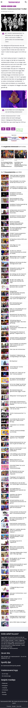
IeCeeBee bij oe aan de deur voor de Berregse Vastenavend (18, 483)
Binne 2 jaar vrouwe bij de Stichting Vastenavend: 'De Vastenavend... (17, 548)
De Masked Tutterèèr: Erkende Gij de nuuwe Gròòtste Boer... (18, 216)
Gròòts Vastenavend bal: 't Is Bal (13, 9)
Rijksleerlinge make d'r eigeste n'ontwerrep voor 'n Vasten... (18, 257)
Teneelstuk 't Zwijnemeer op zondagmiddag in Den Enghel (18, 355)
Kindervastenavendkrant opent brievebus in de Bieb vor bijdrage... (18, 565)
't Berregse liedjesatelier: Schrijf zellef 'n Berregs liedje (18, 553)
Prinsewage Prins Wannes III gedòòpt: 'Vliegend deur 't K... (18, 332)
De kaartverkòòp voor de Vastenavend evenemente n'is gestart (18, 502)
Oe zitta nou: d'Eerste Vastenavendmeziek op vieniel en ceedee (18, 252)
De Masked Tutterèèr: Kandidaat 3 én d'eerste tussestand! (16, 194)
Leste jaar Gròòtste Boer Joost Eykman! (18, 593)
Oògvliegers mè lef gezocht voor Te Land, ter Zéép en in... (17, 477)
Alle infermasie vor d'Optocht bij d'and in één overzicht (18, 286)
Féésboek (4, 683)
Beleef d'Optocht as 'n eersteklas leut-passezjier (17, 460)
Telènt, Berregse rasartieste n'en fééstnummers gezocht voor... (17, 177)
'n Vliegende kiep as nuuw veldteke (17, 588)
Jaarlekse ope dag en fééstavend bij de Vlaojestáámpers (16, 496)
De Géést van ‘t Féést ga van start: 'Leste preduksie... (17, 373)
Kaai (15, 6)
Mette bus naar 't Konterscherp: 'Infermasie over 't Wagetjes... (18, 327)
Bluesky (4, 692)
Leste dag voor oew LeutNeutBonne (15, 245)
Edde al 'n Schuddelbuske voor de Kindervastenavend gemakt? (18, 310)
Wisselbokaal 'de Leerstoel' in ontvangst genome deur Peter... (18, 315)
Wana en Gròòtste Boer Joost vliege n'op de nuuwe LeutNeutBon (18, 449)
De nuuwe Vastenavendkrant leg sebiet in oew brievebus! (18, 379)
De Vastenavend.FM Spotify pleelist (11, 665)
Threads (4, 694)
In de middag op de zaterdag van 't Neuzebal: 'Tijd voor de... (18, 454)
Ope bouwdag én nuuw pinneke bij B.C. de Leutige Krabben (17, 200)
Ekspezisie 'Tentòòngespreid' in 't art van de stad (18, 408)
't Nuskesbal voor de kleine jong (17, 425)
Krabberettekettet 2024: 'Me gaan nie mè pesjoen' (17, 506)
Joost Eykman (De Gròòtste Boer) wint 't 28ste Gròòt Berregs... (17, 420)
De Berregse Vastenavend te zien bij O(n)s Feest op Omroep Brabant (18, 403)
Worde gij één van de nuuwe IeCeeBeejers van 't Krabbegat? (17, 560)
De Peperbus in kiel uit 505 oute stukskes (18, 239)
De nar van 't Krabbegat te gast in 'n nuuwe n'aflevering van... (17, 612)
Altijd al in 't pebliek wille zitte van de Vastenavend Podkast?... (17, 531)
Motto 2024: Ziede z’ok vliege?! (18, 622)
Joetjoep (4, 687)
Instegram (5, 685)
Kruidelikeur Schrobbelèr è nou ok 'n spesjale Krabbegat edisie (18, 187)
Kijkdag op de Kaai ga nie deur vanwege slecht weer (18, 263)
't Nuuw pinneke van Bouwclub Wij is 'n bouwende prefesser (18, 512)
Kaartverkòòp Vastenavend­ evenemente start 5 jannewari (18, 524)
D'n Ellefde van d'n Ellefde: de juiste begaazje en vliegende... (18, 582)
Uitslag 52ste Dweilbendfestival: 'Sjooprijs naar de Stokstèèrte (17, 293)
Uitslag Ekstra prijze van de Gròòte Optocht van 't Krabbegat (17, 269)
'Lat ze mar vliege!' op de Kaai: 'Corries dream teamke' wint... (18, 384)
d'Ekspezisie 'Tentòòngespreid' (18, 396)
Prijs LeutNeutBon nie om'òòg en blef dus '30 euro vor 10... (17, 181)
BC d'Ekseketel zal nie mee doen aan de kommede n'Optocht (17, 473)
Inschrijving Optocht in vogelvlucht (16, 541)
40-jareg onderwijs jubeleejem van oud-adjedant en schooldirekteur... (18, 229)
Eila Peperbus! (13, 361)
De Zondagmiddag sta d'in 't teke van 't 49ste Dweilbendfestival (7, 164)
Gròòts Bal (4, 6)
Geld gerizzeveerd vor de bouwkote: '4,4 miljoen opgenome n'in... (16, 606)
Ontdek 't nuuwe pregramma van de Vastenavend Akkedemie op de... (18, 235)
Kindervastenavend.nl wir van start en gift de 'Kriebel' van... (18, 443)
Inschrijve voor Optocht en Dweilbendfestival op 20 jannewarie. (20, 164)
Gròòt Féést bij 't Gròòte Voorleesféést (16, 367)
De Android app (6, 676)
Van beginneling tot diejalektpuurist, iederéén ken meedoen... (18, 490)
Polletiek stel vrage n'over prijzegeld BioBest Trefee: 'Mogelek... (17, 536)
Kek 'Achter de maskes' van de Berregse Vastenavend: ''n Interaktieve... (18, 519)
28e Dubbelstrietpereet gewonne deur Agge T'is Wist (17, 390)
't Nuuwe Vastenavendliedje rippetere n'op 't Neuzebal (17, 437)
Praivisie (9, 706)
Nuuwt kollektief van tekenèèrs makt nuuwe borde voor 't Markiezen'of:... (18, 345)
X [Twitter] (5, 690)
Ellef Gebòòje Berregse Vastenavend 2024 (16, 303)
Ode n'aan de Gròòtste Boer (17, 349)
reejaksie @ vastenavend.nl (10, 648)
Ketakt (14, 706)
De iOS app (5, 674)
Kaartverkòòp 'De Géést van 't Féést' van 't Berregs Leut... (18, 570)
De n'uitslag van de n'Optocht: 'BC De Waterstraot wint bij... (18, 274)
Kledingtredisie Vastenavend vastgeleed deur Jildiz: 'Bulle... (18, 617)
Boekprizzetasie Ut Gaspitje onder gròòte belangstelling (17, 576)
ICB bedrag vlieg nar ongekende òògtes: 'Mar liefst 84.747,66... (18, 322)
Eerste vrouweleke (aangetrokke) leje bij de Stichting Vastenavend (16, 223)
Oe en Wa (19, 706)
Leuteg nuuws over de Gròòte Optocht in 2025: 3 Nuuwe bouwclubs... (18, 211)
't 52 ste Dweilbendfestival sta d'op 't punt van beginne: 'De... (18, 297)
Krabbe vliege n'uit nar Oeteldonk (16, 599)
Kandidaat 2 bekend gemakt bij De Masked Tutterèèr (18, 205)
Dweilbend (10, 6)
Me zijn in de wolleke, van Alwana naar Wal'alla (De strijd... (17, 281)
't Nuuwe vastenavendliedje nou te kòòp (17, 431)
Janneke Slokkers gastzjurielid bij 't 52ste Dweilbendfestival (18, 338)
